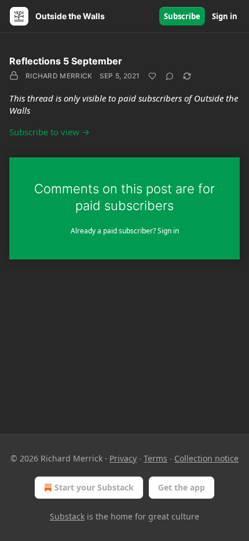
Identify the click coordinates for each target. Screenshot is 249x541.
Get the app (181, 487)
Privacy (123, 458)
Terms (155, 458)
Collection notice (206, 458)
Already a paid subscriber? (125, 231)
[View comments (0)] (169, 76)
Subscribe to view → (49, 132)
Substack (67, 516)
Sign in (224, 16)
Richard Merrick (59, 75)
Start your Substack (94, 487)
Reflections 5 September (65, 61)
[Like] (152, 76)
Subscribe (182, 16)
